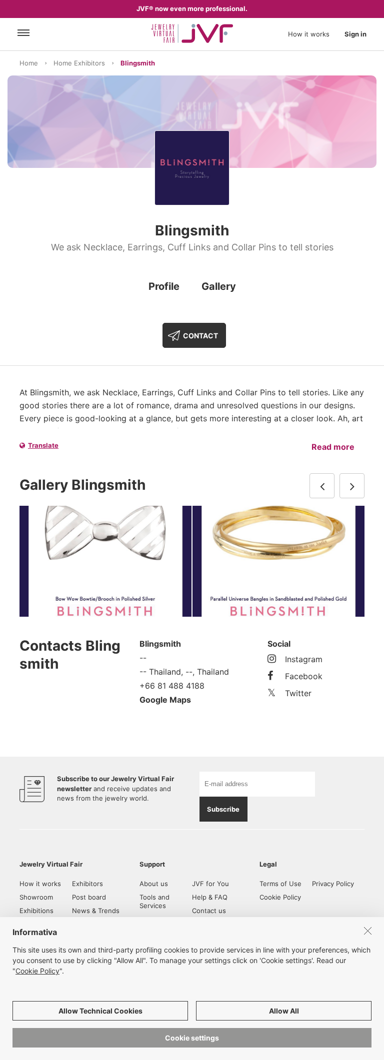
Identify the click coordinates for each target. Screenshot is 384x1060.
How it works (309, 34)
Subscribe (223, 809)
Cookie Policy (280, 897)
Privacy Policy (333, 884)
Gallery (219, 286)
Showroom (36, 897)
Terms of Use (281, 884)
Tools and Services (155, 901)
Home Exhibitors (79, 63)
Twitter (298, 693)
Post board (89, 897)
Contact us (209, 911)
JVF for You (210, 884)
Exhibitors (87, 884)
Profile (164, 286)
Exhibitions (37, 911)
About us (154, 884)
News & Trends (96, 911)
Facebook (303, 676)
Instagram (303, 659)
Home (29, 63)
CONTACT (200, 335)
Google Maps (165, 700)
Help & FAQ (210, 897)
